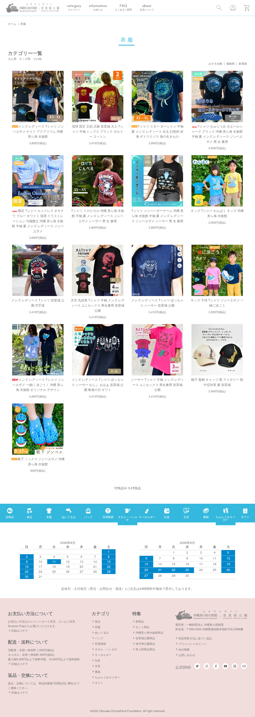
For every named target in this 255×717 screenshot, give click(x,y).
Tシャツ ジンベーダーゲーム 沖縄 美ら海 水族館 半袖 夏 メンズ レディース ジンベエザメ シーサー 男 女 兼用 (157, 215)
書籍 (97, 671)
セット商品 (142, 627)
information (98, 7)
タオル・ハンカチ (106, 649)
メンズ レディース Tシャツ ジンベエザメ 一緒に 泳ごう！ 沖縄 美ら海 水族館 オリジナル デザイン (38, 384)
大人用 (12, 59)
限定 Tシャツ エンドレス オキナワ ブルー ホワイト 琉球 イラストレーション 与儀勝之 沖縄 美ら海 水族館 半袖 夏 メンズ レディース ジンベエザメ (38, 220)
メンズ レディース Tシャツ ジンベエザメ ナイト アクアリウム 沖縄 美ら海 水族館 (38, 131)
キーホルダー (103, 655)
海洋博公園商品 (145, 643)
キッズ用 (24, 59)
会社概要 (184, 649)
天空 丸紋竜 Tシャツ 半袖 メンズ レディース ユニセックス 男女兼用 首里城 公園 (98, 305)
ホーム (12, 23)
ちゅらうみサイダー (107, 677)
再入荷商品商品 (145, 649)
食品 (97, 621)
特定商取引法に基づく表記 (195, 638)
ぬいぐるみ (102, 632)
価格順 (230, 63)
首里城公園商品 (145, 638)
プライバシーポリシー (192, 644)
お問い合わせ (186, 655)
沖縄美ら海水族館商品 (149, 632)
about (147, 7)
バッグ (99, 638)
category (74, 7)
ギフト (99, 683)
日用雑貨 (100, 643)
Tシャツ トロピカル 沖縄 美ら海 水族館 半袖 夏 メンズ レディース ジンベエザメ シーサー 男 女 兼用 (97, 215)
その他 (37, 59)
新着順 (243, 63)
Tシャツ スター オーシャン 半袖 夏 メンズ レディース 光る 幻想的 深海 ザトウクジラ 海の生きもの (157, 131)
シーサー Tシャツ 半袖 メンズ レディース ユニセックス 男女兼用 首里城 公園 (157, 384)
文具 (97, 666)
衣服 (23, 23)
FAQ (123, 7)
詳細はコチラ (19, 630)
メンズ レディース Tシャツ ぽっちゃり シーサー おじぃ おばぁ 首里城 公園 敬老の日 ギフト (98, 384)
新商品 (139, 621)
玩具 (97, 660)
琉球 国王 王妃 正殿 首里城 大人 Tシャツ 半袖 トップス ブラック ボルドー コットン (97, 131)
